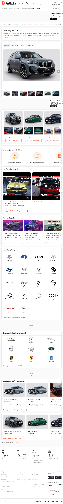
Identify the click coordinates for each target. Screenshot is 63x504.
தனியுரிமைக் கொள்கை (6, 484)
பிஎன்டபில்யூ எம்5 (32, 431)
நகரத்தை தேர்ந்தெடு (55, 8)
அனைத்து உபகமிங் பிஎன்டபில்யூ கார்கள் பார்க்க (14, 409)
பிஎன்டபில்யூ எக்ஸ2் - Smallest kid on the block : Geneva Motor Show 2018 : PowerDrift (16, 202)
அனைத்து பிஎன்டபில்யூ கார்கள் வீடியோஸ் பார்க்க (14, 211)
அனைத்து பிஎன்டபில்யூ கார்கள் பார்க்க (12, 438)
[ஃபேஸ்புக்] (45, 501)
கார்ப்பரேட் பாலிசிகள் (5, 486)
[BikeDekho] (50, 485)
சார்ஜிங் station (16, 24)
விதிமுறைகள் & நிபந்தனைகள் (7, 481)
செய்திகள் (24, 24)
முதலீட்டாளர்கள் (4, 489)
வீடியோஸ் (35, 24)
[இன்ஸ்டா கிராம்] (57, 501)
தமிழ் (55, 2)
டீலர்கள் (9, 24)
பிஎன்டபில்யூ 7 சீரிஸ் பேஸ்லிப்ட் (12, 399)
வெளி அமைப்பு (15, 45)
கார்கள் (4, 24)
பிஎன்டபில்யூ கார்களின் (25, 33)
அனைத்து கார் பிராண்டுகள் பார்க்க (11, 365)
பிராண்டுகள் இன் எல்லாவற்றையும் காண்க (13, 317)
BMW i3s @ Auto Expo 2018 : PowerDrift (43, 202)
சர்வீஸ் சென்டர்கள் (50, 24)
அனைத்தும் (6, 45)
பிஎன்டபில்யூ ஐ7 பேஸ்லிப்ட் (34, 399)
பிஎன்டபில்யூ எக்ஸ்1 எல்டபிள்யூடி (13, 431)
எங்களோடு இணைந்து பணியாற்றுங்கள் (5, 478)
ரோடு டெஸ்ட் (42, 24)
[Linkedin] (61, 501)
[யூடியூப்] (53, 501)
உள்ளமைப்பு (23, 45)
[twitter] (48, 501)
